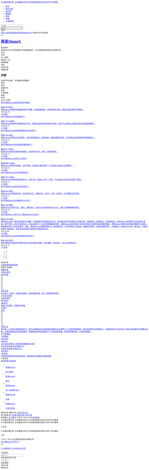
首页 (7, 6)
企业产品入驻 (22, 413)
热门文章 (13, 415)
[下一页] (77, 258)
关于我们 (12, 417)
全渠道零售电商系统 (13, 33)
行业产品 (28, 415)
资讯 (7, 16)
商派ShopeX (27, 33)
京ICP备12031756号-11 (10, 442)
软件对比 (21, 415)
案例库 (8, 14)
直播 (7, 19)
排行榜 (8, 11)
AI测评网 (10, 21)
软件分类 (9, 9)
